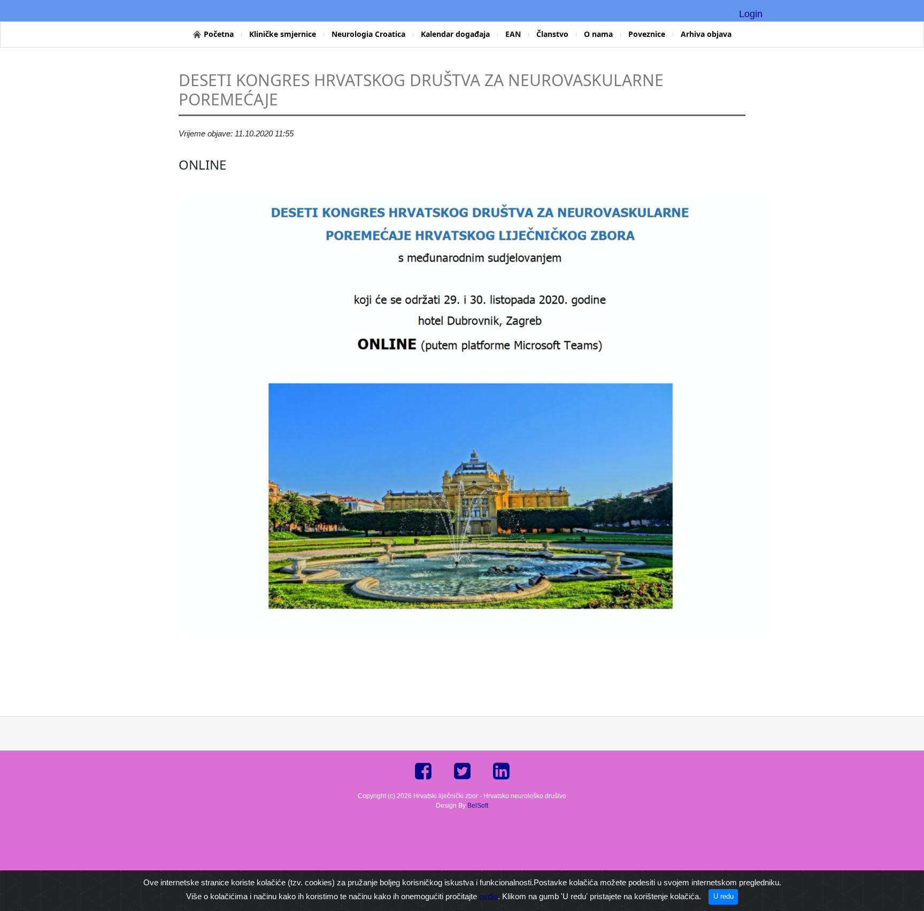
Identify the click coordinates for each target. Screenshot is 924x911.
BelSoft (477, 805)
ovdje (488, 895)
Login (751, 14)
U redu (723, 896)
